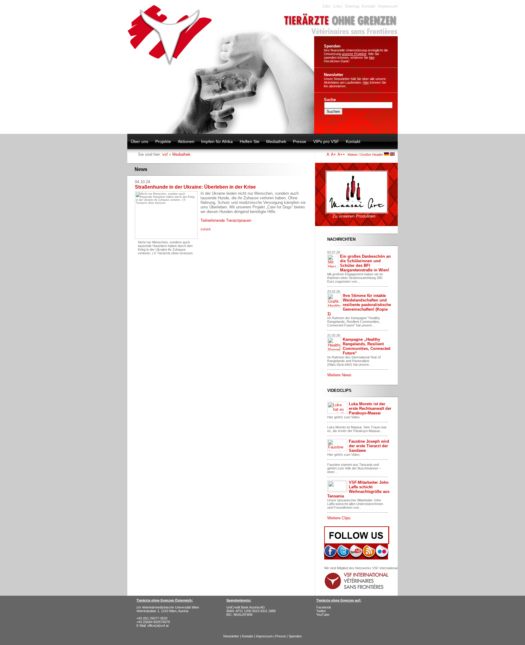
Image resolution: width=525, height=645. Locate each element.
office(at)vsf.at (158, 625)
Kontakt (369, 6)
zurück (206, 229)
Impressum (388, 6)
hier (371, 57)
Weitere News (339, 375)
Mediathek (276, 141)
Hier (366, 82)
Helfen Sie (249, 141)
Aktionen (186, 141)
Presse (299, 141)
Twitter (321, 611)
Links (337, 6)
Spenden (332, 46)
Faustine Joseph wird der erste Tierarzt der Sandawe (369, 446)
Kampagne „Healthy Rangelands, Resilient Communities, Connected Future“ (366, 346)
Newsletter (333, 74)
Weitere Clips (339, 518)
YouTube (322, 614)
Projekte (163, 141)
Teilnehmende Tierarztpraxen (226, 220)
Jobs (326, 6)
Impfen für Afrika (217, 141)
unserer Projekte (354, 54)
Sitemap (352, 6)
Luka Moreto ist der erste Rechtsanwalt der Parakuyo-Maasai (370, 408)
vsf (165, 154)
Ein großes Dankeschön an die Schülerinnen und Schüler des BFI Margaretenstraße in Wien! (365, 263)
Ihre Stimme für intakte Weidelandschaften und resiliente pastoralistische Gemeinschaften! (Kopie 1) (359, 304)
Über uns (139, 141)
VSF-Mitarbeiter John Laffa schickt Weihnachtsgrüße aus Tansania (358, 489)
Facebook (323, 607)
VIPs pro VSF (326, 141)
